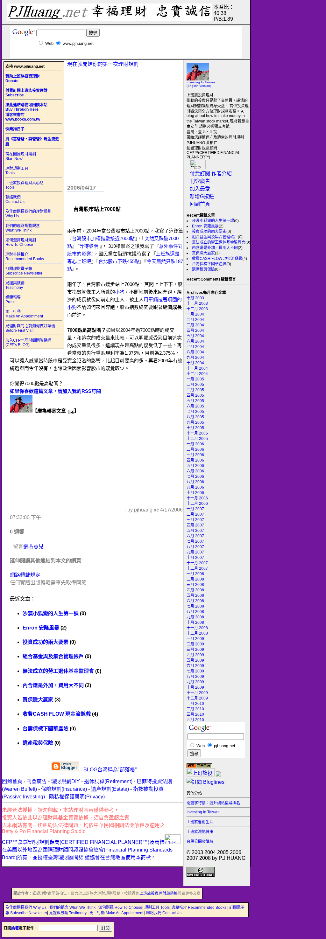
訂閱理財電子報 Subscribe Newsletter (23, 271)
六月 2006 (195, 471)
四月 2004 (195, 330)
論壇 (15, 928)
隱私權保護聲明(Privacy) (77, 796)
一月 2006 (195, 444)
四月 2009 (195, 655)
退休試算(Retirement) (108, 781)
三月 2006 (195, 455)
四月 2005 (195, 395)
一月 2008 (195, 574)
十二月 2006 (197, 503)
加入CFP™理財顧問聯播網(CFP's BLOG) (28, 342)
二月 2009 (195, 644)
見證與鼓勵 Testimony (15, 285)
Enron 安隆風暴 (205, 226)
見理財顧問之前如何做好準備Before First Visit (30, 328)
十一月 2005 (197, 433)
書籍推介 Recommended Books (199, 907)
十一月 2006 (197, 498)
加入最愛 (200, 188)
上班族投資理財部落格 (158, 893)
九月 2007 (195, 552)
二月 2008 (195, 579)
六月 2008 (195, 601)
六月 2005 (195, 406)
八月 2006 (195, 482)
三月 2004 (195, 325)
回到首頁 (200, 204)
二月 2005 (195, 384)
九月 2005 (195, 422)
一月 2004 (195, 314)
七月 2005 (195, 411)
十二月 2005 (197, 438)
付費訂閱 (200, 173)
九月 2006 (195, 487)
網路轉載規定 (25, 575)
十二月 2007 (197, 568)
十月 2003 (195, 298)
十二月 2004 (197, 374)
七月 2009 (195, 671)
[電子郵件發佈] (70, 411)
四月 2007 (195, 525)
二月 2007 (195, 514)
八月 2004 (195, 352)
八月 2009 (195, 676)
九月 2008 (195, 617)
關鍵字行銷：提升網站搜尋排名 (213, 803)
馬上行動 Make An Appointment (24, 314)
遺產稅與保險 (203, 269)
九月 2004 (195, 357)
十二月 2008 (197, 633)
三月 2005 (195, 390)
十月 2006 (195, 492)
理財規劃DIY (65, 781)
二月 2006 (195, 449)
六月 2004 (195, 341)
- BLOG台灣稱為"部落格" (108, 769)
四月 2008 (195, 590)
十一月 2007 (197, 563)
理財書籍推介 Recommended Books (24, 256)
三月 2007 (195, 520)
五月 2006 (195, 465)
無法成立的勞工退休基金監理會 (218, 242)
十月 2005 (195, 428)
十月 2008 (195, 622)
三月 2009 (195, 649)
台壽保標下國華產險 (209, 264)
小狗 (119, 292)
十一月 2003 (197, 303)
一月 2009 (195, 638)
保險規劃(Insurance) (64, 789)
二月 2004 (195, 319)
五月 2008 (195, 595)
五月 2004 (195, 336)
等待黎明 (89, 246)
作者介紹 (221, 173)
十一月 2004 (197, 368)
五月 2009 (195, 660)
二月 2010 (195, 709)
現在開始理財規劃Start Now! (20, 156)
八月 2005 (195, 417)
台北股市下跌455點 (118, 261)
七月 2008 (195, 606)
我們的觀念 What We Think (72, 907)
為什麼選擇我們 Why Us (26, 907)
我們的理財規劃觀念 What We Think (22, 228)
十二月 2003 (197, 309)
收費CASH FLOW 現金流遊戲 (217, 258)
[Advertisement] (126, 55)
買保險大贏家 (203, 253)
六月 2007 (195, 536)
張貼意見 (33, 546)
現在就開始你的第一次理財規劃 (102, 64)
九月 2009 (195, 682)
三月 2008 (195, 584)
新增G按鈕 (202, 196)
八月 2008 (195, 611)
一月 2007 (195, 509)
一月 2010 (195, 703)
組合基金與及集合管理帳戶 (215, 237)
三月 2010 (195, 714)
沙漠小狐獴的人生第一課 (213, 221)
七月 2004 (195, 346)
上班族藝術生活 (200, 822)
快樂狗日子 (15, 129)
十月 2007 (195, 557)
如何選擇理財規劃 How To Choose (20, 242)
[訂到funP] (218, 774)
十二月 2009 (197, 698)
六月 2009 (195, 666)
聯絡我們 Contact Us (15, 199)
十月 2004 (195, 363)
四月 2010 (195, 720)
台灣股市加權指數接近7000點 (103, 238)
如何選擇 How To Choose (120, 907)
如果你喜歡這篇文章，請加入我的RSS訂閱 (55, 391)
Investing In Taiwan (203, 812)
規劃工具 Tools (157, 907)
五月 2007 (195, 530)
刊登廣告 (200, 181)
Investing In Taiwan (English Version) (201, 83)
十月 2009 (195, 687)
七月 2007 (195, 541)
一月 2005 (195, 379)
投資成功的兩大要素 (209, 231)
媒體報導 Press (13, 299)
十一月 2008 (197, 628)
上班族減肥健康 (200, 832)
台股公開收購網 (200, 841)
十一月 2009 (197, 693)
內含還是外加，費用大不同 (215, 248)
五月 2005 (195, 401)
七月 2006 (195, 476)
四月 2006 (195, 460)
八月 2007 (195, 547)
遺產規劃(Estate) (110, 789)
